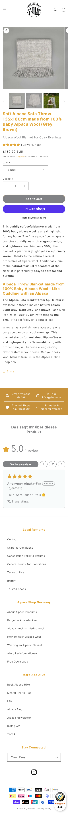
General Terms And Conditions (26, 564)
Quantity (8, 178)
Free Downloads (17, 661)
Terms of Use (15, 572)
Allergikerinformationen (22, 653)
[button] (5, 10)
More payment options (34, 217)
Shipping (20, 156)
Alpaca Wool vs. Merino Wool (25, 628)
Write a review (20, 464)
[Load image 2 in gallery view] (34, 100)
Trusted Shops (16, 588)
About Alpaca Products (22, 611)
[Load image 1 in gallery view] (16, 100)
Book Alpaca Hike (18, 684)
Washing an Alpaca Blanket (24, 645)
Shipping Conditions (20, 547)
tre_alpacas (29, 809)
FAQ (10, 701)
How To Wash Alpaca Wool (24, 636)
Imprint (11, 580)
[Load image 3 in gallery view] (51, 100)
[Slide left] (4, 101)
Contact (12, 539)
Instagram (13, 725)
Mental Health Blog (19, 692)
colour (6, 162)
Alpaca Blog (15, 709)
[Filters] (53, 464)
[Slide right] (64, 101)
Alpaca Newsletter (19, 717)
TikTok (11, 734)
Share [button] (10, 371)
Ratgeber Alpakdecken (22, 620)
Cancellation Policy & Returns (26, 555)
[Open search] (44, 464)
